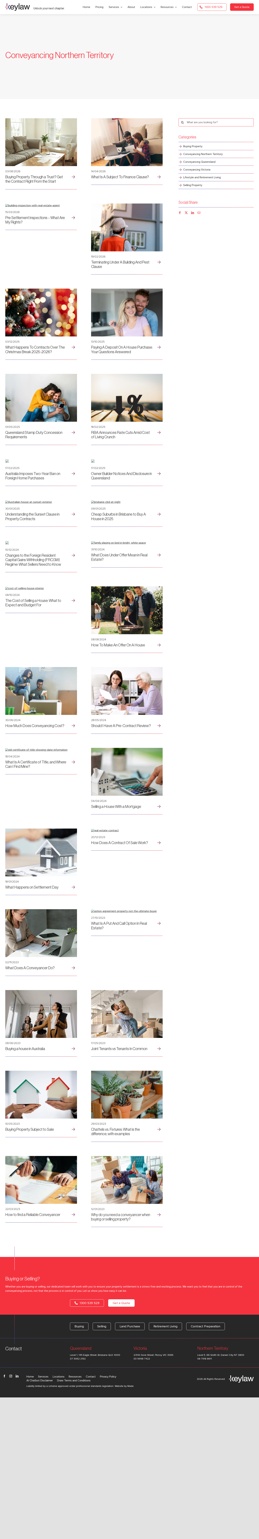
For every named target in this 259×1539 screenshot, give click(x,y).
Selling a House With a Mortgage (116, 807)
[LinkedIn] (192, 212)
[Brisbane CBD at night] (106, 502)
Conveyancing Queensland (199, 162)
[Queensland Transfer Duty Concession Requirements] (41, 375)
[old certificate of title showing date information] (36, 750)
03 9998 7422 (142, 1358)
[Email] (199, 212)
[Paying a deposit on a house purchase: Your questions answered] (127, 290)
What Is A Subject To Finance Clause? (120, 177)
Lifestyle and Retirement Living (202, 177)
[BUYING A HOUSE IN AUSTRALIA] (41, 991)
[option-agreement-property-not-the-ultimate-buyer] (124, 911)
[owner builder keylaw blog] (93, 460)
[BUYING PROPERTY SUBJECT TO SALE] (41, 1072)
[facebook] (4, 1376)
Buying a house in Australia (25, 1049)
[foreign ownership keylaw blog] (7, 460)
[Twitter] (186, 212)
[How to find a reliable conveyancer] (41, 1157)
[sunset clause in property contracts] (28, 502)
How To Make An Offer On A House (118, 645)
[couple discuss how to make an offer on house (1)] (127, 588)
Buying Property (192, 146)
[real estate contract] (105, 830)
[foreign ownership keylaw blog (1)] (127, 375)
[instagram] (10, 1376)
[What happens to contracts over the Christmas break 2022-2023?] (41, 290)
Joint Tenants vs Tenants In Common (119, 1049)
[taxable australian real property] (7, 542)
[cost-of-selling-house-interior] (24, 588)
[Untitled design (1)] (41, 119)
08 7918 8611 (204, 1358)
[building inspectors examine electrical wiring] (127, 205)
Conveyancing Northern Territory (203, 154)
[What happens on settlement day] (41, 830)
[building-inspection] (32, 205)
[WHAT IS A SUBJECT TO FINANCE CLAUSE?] (127, 119)
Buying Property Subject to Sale (29, 1129)
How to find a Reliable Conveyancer (32, 1215)
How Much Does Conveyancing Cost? (34, 726)
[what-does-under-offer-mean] (118, 543)
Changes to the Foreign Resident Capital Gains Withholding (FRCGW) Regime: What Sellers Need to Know (33, 560)
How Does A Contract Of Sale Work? (119, 843)
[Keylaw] (17, 5)
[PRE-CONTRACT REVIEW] (127, 668)
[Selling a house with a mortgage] (127, 749)
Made (130, 1386)
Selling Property (192, 185)
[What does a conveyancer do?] (41, 910)
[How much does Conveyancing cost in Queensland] (41, 668)
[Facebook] (180, 212)
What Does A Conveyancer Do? (30, 968)
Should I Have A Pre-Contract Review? (121, 726)
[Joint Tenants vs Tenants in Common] (127, 991)
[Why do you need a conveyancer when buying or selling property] (127, 1157)
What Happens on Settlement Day (31, 887)
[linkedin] (17, 1376)
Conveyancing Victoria (196, 169)
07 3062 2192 (78, 1358)
